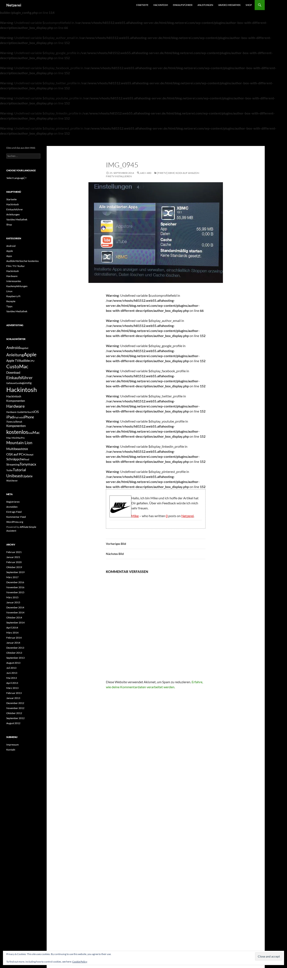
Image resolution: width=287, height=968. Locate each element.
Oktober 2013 (14, 652)
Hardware (11, 276)
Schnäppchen (16, 459)
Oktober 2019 (14, 567)
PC (24, 454)
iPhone (29, 417)
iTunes (9, 421)
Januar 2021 (13, 557)
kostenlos (17, 432)
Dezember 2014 (15, 607)
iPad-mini (19, 417)
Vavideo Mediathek (229, 5)
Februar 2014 (14, 637)
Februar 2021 (14, 552)
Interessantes (13, 281)
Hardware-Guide (14, 412)
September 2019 (15, 572)
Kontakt (10, 749)
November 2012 (15, 708)
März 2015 (12, 597)
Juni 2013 (11, 672)
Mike (135, 516)
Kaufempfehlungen (17, 286)
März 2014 (12, 632)
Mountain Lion (19, 442)
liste (30, 433)
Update (27, 476)
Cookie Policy (79, 961)
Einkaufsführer (182, 5)
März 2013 (12, 688)
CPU (31, 360)
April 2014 (12, 627)
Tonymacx (28, 464)
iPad (10, 417)
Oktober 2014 (14, 617)
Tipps (9, 306)
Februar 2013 (14, 693)
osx (25, 448)
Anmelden (12, 506)
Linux (9, 291)
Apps (9, 256)
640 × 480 (145, 172)
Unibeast (14, 475)
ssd (27, 459)
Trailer (9, 470)
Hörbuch (28, 412)
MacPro (21, 437)
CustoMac (17, 366)
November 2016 (15, 587)
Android (11, 245)
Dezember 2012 (15, 703)
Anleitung (15, 354)
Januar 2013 (13, 698)
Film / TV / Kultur (15, 266)
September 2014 (15, 622)
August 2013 (13, 662)
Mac (36, 432)
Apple (9, 250)
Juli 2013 (11, 667)
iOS (36, 412)
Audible (24, 360)
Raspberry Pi (13, 296)
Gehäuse (10, 383)
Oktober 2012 (14, 713)
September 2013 (15, 657)
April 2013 (12, 682)
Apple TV (12, 360)
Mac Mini (11, 437)
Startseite (142, 5)
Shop (249, 5)
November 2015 (15, 592)
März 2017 (12, 577)
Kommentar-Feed (16, 516)
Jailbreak (17, 421)
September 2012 (15, 718)
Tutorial (19, 469)
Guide (18, 383)
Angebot (24, 348)
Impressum (12, 744)
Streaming (13, 464)
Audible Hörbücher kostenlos (22, 261)
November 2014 (15, 612)
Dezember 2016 (15, 582)
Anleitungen (205, 5)
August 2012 (13, 723)
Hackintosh (160, 5)
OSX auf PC (14, 454)
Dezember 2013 (15, 647)
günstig (27, 383)
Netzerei (13, 5)
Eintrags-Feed (14, 511)
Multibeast (14, 449)
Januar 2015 (13, 602)
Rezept (29, 454)
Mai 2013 (11, 677)
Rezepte (10, 301)
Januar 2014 (13, 642)
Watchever (12, 480)
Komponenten (16, 426)
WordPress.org (14, 521)
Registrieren (13, 501)
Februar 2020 (14, 562)
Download (13, 372)
